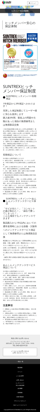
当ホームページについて (20, 405)
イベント (20, 372)
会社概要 (20, 388)
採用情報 (20, 392)
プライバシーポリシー (20, 401)
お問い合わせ (20, 380)
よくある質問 (20, 376)
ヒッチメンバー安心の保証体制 (20, 384)
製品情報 (20, 367)
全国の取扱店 (20, 397)
